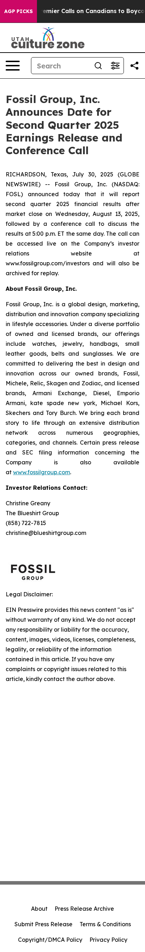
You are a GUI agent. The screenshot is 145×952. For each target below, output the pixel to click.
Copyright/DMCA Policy (50, 939)
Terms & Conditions (105, 924)
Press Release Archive (84, 908)
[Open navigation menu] (13, 66)
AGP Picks (18, 11)
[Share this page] (134, 66)
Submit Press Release (43, 924)
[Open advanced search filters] (115, 66)
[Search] (98, 66)
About (39, 908)
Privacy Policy (108, 939)
